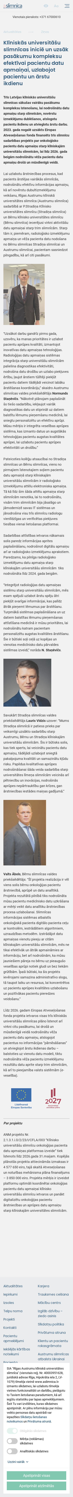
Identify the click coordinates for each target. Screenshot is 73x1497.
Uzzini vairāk (16, 1462)
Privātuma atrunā (39, 1421)
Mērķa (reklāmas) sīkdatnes (32, 1441)
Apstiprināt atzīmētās (36, 1486)
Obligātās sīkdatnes (33, 1431)
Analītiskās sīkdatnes (34, 1451)
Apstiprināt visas (36, 1475)
